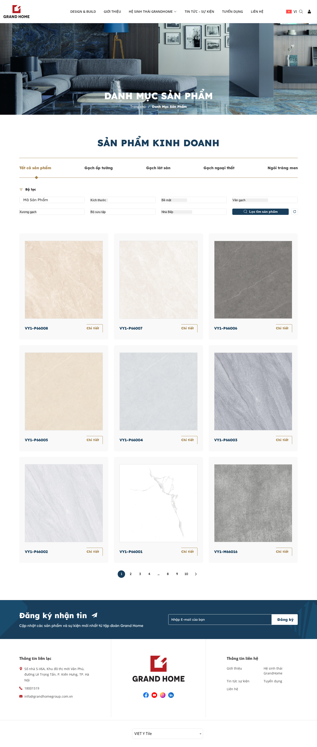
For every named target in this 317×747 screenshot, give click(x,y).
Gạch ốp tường (98, 167)
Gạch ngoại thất (219, 167)
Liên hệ (257, 11)
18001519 (31, 688)
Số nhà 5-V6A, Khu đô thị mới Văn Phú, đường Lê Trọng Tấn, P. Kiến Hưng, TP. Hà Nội (56, 675)
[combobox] (167, 733)
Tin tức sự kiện (238, 681)
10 (186, 574)
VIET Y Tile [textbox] (143, 733)
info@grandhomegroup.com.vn (48, 696)
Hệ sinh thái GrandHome (151, 11)
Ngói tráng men (283, 167)
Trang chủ (138, 107)
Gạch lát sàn (158, 167)
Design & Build (83, 11)
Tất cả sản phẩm (35, 167)
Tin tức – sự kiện (199, 11)
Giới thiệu (112, 11)
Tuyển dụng (232, 11)
